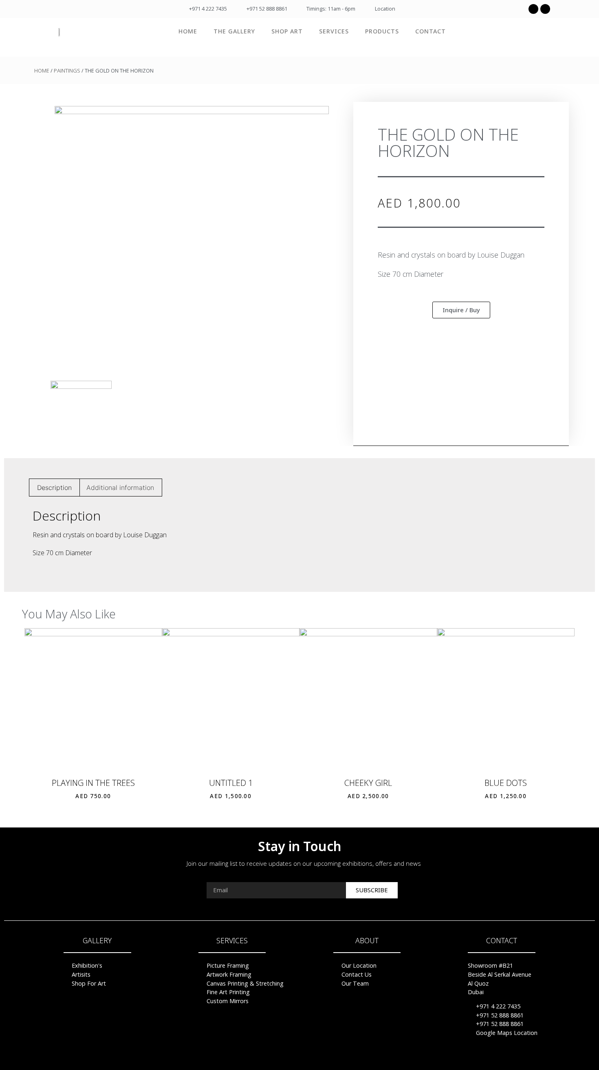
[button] (461, 310)
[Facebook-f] (284, 1056)
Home (187, 31)
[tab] (54, 487)
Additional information (120, 487)
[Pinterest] (299, 1056)
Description (54, 487)
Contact (430, 31)
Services (334, 31)
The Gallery (234, 31)
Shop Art (287, 31)
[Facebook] (533, 9)
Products (382, 31)
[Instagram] (545, 9)
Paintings (67, 70)
